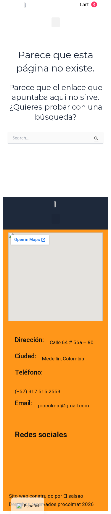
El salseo (73, 496)
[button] (56, 22)
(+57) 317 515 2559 (38, 391)
